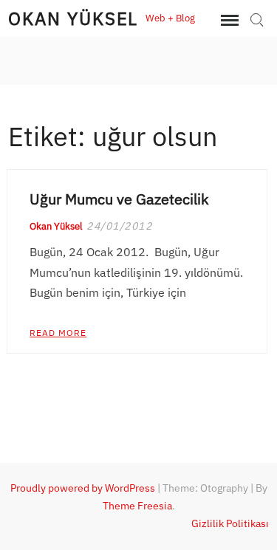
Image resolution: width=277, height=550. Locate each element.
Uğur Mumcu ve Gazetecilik (119, 199)
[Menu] (228, 20)
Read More (58, 332)
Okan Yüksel (73, 18)
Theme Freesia (137, 505)
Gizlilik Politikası (230, 523)
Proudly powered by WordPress (82, 488)
